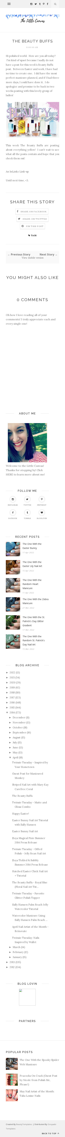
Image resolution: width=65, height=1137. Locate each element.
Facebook (12, 518)
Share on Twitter (35, 219)
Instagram (13, 505)
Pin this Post (35, 226)
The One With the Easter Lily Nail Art (32, 564)
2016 (12, 702)
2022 (12, 672)
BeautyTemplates (24, 1124)
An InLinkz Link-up (17, 171)
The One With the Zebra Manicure (35, 601)
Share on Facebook (34, 211)
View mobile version (33, 257)
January (17, 957)
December (19, 717)
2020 (12, 682)
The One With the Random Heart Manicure (32, 584)
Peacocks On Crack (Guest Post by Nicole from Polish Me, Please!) (38, 1080)
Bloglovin (42, 518)
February (18, 952)
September (19, 732)
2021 (12, 677)
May (15, 752)
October (18, 727)
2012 (12, 967)
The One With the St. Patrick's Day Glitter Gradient (33, 621)
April (15, 757)
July (15, 742)
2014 (12, 712)
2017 (12, 697)
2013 (12, 962)
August (16, 737)
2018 (12, 692)
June (15, 747)
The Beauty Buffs (22, 795)
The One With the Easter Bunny (32, 546)
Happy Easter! (20, 813)
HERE (10, 474)
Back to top (49, 1133)
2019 (12, 687)
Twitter (27, 505)
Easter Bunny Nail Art (25, 831)
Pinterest (41, 505)
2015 (12, 707)
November (19, 722)
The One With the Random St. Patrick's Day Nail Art (33, 640)
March (16, 947)
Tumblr (27, 518)
